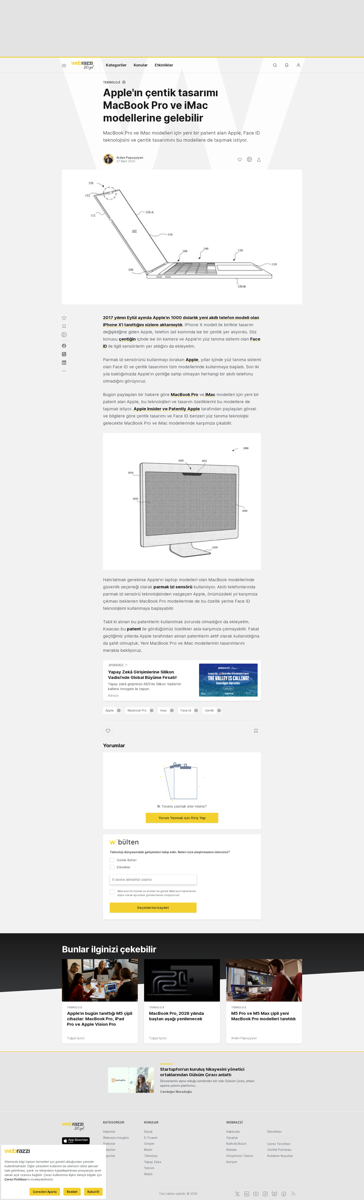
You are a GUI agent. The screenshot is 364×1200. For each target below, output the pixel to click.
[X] (237, 1193)
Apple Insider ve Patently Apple (167, 408)
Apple (192, 359)
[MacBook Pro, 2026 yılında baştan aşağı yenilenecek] (182, 980)
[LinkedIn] (246, 1193)
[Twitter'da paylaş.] (64, 354)
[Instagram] (264, 1193)
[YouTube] (255, 1193)
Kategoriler (116, 65)
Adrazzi (113, 695)
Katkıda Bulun (236, 1143)
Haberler (109, 1131)
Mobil (148, 1149)
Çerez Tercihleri (278, 1144)
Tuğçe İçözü (75, 1038)
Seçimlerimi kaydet (153, 908)
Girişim (149, 1143)
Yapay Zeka (152, 1162)
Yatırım (149, 1168)
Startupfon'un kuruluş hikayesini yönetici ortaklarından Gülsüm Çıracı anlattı (202, 1072)
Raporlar (109, 1156)
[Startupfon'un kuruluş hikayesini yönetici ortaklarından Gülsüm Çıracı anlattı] (131, 1080)
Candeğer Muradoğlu (176, 1091)
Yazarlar (232, 1137)
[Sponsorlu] (228, 680)
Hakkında (233, 1131)
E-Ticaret (151, 1137)
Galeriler (109, 1149)
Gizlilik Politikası (279, 1149)
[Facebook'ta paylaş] (64, 346)
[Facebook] (283, 1193)
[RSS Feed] (292, 1193)
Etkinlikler (164, 65)
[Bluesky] (274, 1193)
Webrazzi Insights (116, 1137)
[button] (182, 501)
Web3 (148, 1174)
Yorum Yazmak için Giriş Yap (182, 818)
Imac (164, 710)
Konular (141, 65)
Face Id (186, 710)
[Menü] (64, 66)
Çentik (209, 710)
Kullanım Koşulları (280, 1156)
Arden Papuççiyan (244, 1038)
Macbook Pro (137, 710)
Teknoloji (111, 82)
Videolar (109, 1143)
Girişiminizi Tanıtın (239, 1156)
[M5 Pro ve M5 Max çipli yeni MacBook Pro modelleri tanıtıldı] (264, 980)
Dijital (148, 1131)
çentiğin (127, 339)
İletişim (231, 1162)
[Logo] (82, 65)
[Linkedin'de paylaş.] (64, 362)
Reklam (231, 1149)
